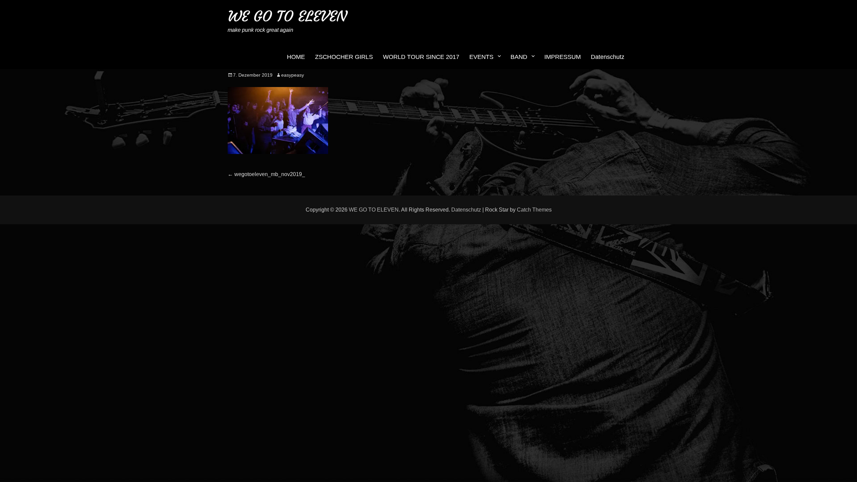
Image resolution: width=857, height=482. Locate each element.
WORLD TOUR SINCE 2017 (421, 57)
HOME (296, 57)
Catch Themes (534, 210)
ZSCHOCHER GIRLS (344, 57)
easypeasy (292, 75)
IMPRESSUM (562, 57)
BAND (519, 57)
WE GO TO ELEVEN (287, 16)
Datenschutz (607, 57)
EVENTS (481, 57)
